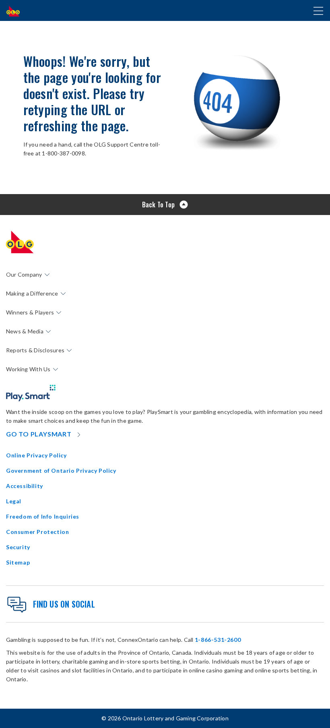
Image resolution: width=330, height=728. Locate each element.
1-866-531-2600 (218, 639)
